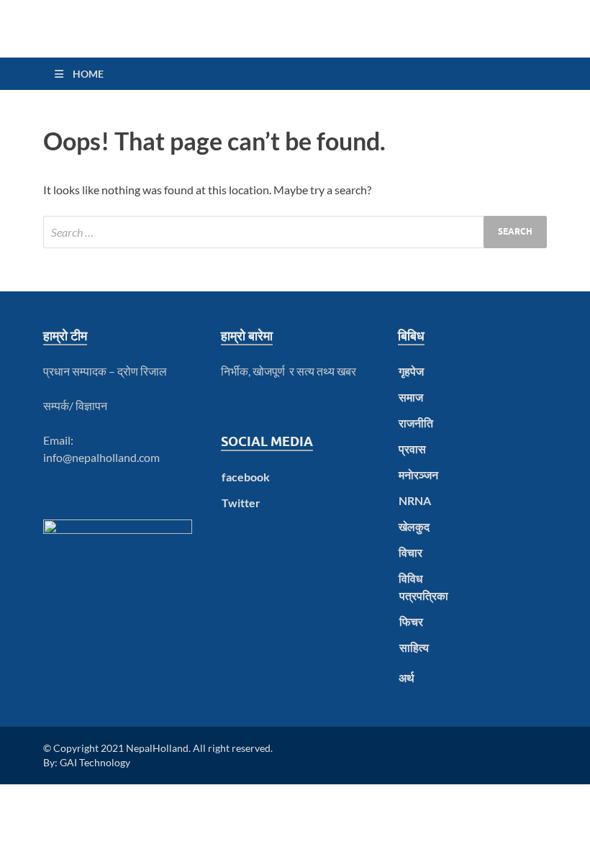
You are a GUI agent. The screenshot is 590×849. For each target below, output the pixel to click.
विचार (410, 552)
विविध (410, 578)
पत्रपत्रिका (423, 595)
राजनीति (416, 423)
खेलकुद (414, 526)
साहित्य (414, 647)
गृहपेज (411, 371)
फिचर (411, 621)
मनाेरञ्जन (418, 474)
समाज (411, 397)
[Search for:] (295, 232)
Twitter (241, 502)
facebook (246, 476)
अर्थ (406, 677)
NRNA (415, 500)
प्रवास (412, 448)
